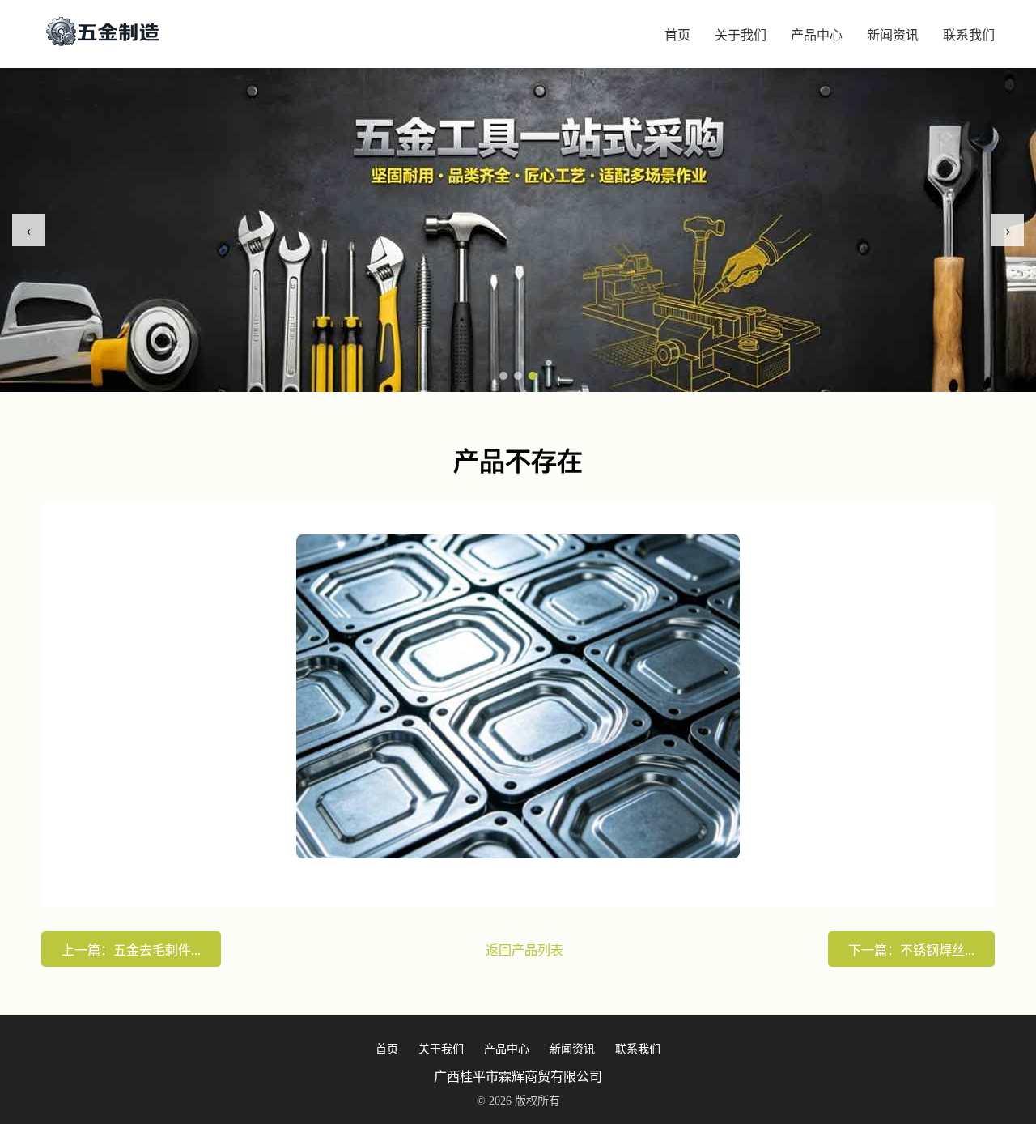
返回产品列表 (524, 950)
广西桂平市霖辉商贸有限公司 (518, 1077)
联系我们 (969, 35)
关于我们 (740, 35)
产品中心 (817, 35)
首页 (677, 35)
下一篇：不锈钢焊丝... (911, 950)
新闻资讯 (893, 35)
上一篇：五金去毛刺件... (131, 950)
